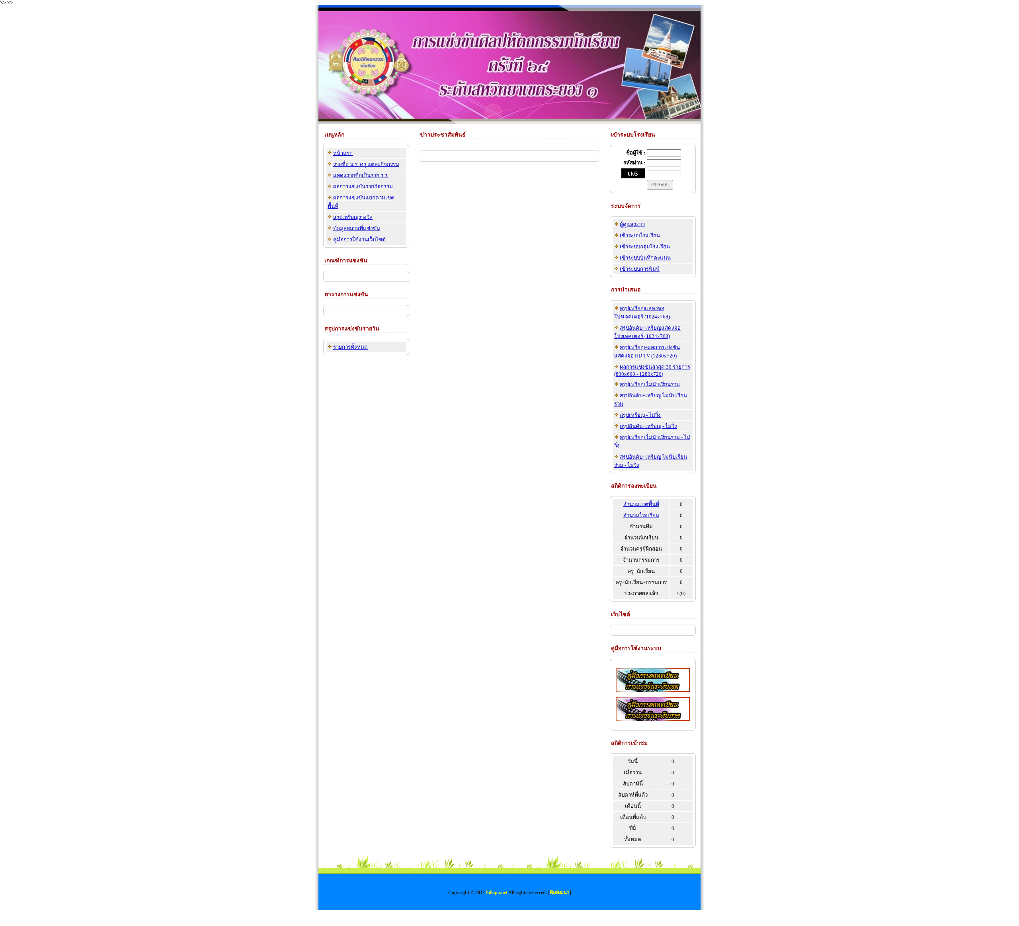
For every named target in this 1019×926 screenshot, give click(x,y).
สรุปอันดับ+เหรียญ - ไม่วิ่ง (648, 426)
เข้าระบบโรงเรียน (640, 235)
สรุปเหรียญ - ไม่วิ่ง (640, 415)
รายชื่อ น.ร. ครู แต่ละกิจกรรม (366, 164)
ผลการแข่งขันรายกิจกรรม (363, 186)
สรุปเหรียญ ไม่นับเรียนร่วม (650, 384)
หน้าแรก (343, 153)
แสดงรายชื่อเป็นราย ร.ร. (360, 175)
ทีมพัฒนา (560, 892)
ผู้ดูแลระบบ (632, 224)
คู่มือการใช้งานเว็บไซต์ (359, 239)
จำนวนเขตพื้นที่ (641, 504)
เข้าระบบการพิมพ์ (640, 269)
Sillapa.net (497, 892)
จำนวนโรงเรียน (641, 515)
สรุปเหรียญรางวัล (353, 217)
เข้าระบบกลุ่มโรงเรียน (645, 247)
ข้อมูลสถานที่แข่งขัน (356, 228)
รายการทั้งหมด (350, 347)
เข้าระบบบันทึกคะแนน (645, 258)
